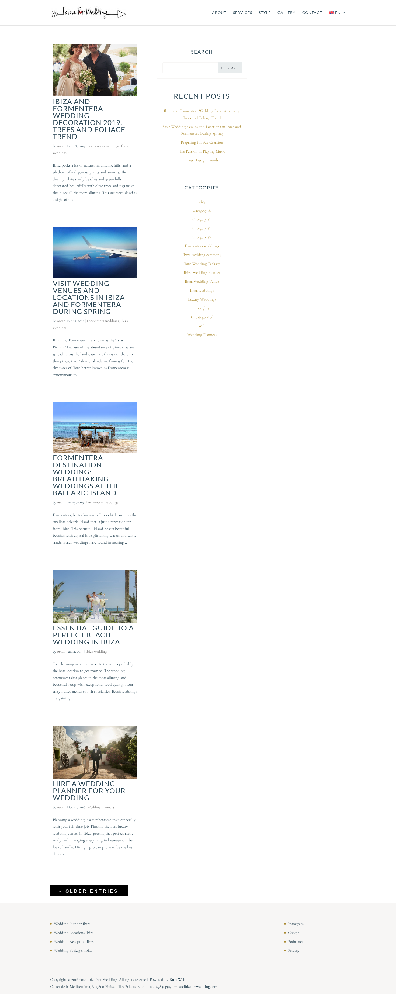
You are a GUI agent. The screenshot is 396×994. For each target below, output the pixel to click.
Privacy (294, 950)
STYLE (265, 13)
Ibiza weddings (97, 651)
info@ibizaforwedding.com (195, 986)
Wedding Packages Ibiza (73, 950)
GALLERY (286, 13)
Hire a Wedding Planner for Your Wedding (89, 790)
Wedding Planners (100, 807)
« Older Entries (89, 891)
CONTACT (312, 13)
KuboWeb (177, 979)
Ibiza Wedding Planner (202, 272)
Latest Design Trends (201, 160)
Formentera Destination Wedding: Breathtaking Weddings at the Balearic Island (86, 475)
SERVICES (242, 13)
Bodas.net (295, 941)
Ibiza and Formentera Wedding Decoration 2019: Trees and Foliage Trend (89, 119)
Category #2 (201, 219)
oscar (61, 146)
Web (202, 325)
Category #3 (201, 228)
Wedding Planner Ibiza (72, 923)
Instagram (296, 923)
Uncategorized (202, 317)
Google (293, 932)
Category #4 (202, 236)
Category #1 (202, 210)
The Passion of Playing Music (202, 151)
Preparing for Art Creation (202, 142)
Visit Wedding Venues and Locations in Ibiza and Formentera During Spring (89, 297)
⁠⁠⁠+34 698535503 (160, 986)
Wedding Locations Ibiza (73, 932)
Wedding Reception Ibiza (74, 941)
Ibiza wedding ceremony (202, 254)
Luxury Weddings (202, 299)
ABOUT (219, 13)
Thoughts (202, 308)
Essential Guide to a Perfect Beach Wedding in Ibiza (93, 634)
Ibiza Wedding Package (201, 263)
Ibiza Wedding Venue (202, 281)
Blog (202, 201)
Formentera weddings (103, 146)
